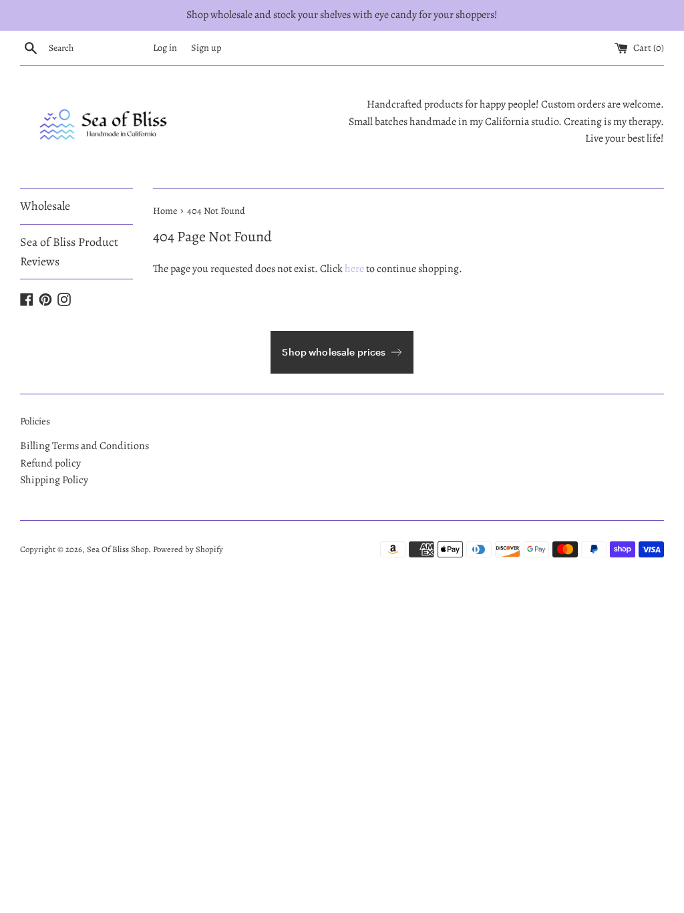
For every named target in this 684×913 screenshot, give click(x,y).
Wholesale (45, 206)
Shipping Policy (54, 480)
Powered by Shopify (188, 549)
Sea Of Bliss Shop (117, 549)
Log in (165, 47)
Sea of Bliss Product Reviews (69, 251)
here (354, 268)
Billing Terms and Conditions (84, 445)
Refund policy (50, 463)
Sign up (206, 47)
